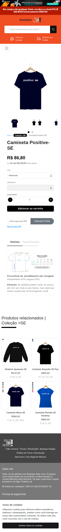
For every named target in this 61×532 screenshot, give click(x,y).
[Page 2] (32, 132)
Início (9, 135)
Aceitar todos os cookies (30, 525)
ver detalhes (15, 352)
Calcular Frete (42, 221)
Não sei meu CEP (14, 226)
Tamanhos (11, 182)
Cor (8, 170)
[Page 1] (28, 132)
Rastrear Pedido (47, 449)
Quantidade (12, 195)
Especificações (30, 241)
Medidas (15, 241)
